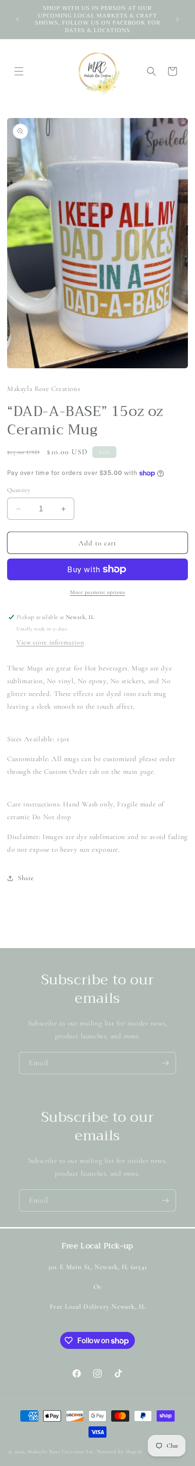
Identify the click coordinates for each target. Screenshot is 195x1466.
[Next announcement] (177, 19)
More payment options (97, 592)
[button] (19, 71)
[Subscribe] (165, 1063)
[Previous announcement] (17, 19)
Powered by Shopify (120, 1452)
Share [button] (26, 878)
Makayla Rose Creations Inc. (61, 1452)
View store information (50, 642)
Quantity (18, 490)
